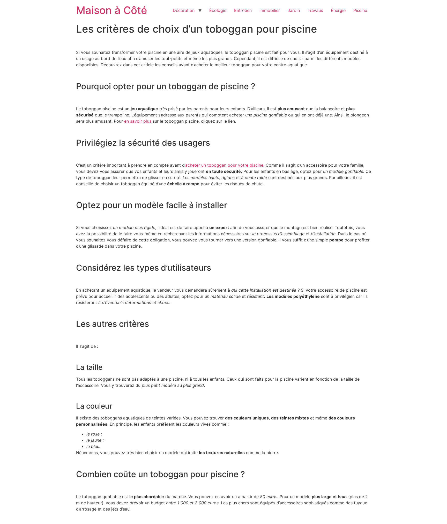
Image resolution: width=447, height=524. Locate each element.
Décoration (184, 10)
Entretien (243, 10)
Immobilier (269, 10)
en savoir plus (137, 121)
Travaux (315, 10)
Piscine (360, 10)
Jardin (294, 10)
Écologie (217, 10)
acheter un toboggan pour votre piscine (224, 165)
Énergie (338, 10)
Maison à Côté (111, 10)
